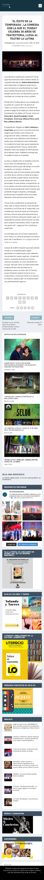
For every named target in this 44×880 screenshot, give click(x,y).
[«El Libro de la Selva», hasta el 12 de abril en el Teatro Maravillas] (22, 414)
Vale (12, 876)
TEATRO (16, 46)
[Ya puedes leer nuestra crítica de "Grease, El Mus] (32, 511)
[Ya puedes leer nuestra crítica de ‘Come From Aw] (12, 531)
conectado (24, 478)
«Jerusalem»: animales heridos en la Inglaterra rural (19, 398)
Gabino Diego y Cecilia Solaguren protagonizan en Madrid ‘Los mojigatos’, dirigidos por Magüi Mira (20, 365)
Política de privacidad (25, 876)
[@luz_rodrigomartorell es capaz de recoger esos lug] (12, 511)
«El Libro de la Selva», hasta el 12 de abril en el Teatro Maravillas (21, 429)
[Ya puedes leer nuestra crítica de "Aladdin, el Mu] (32, 531)
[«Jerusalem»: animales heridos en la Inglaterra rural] (22, 383)
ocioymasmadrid (22, 43)
